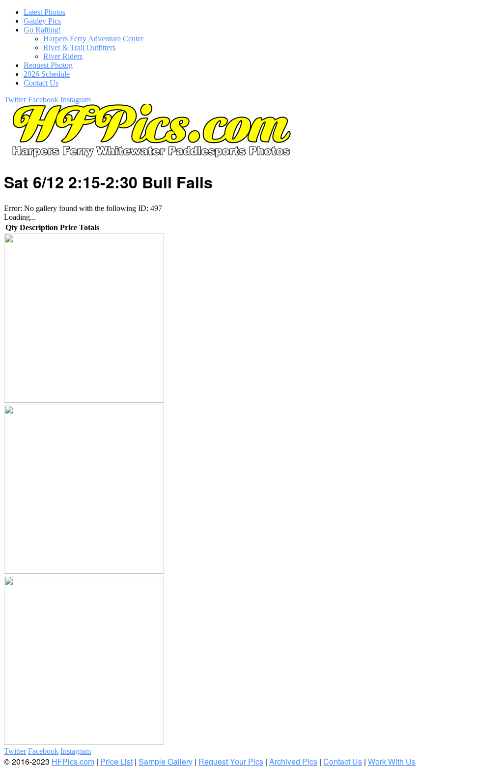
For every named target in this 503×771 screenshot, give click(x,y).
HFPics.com (73, 761)
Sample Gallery (166, 761)
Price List (116, 761)
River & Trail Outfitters (79, 47)
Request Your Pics (230, 761)
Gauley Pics (42, 21)
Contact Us (342, 761)
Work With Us (392, 761)
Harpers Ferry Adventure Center (93, 38)
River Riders (63, 56)
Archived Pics (293, 761)
